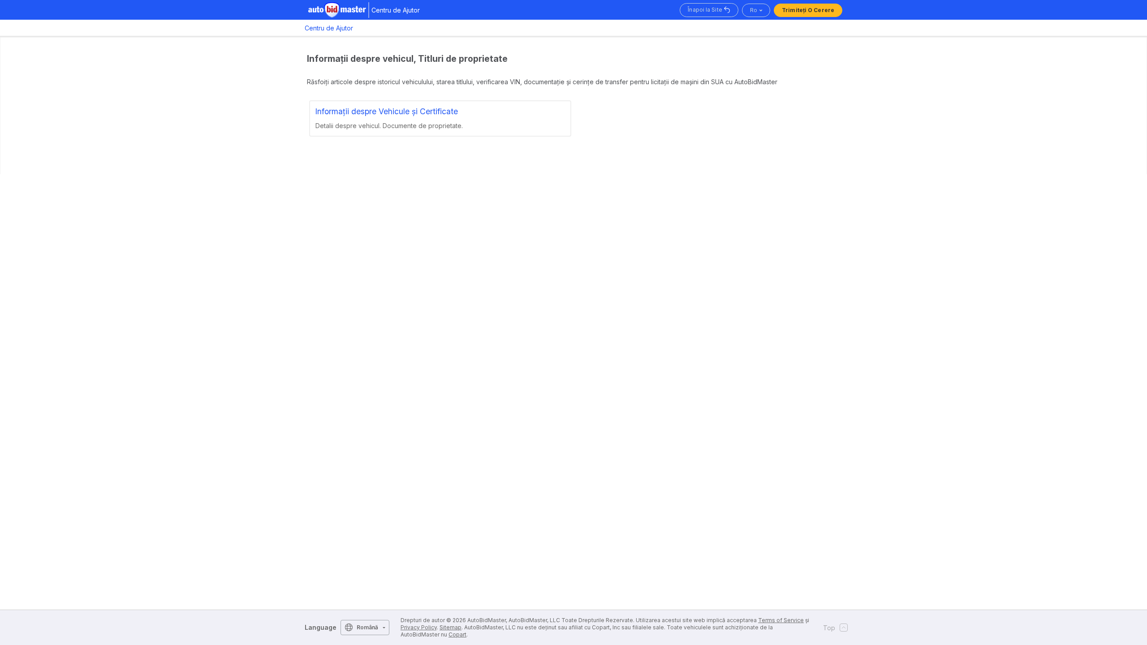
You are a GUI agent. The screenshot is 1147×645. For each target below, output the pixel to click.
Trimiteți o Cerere (808, 10)
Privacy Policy (419, 627)
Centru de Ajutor (329, 28)
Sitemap (450, 627)
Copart (457, 634)
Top (829, 628)
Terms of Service (781, 620)
